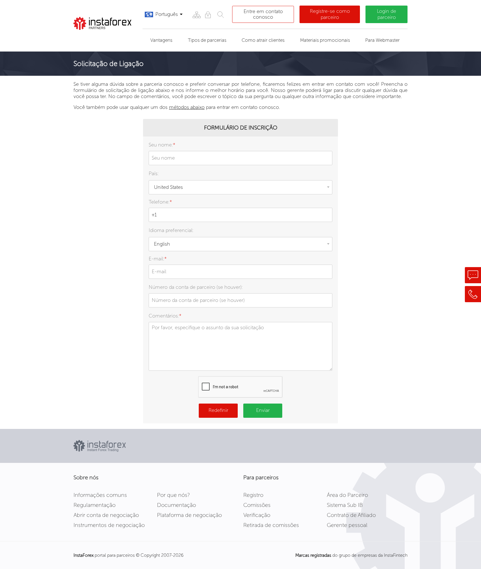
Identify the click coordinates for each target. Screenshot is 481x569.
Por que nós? (173, 495)
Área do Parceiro (347, 495)
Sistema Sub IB (345, 505)
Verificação (256, 515)
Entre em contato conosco (263, 14)
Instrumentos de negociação (109, 525)
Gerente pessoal (347, 525)
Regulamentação (94, 505)
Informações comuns (100, 495)
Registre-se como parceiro (330, 14)
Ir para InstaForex (103, 37)
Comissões (257, 505)
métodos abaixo (187, 107)
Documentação (176, 505)
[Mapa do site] (196, 14)
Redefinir (218, 410)
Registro (253, 495)
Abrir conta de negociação (106, 515)
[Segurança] (208, 14)
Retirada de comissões (271, 525)
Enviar (263, 410)
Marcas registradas (313, 555)
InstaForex (83, 555)
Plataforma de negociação (189, 515)
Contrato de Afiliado (351, 515)
